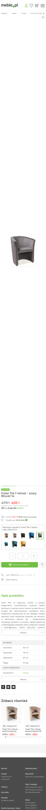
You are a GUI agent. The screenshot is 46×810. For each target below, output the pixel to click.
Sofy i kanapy (31, 784)
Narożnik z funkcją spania (34, 777)
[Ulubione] (31, 5)
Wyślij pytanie (11, 580)
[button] (42, 564)
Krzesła (4, 798)
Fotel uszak (5, 779)
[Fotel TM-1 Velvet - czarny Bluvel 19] (23, 535)
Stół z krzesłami (31, 808)
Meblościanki (31, 768)
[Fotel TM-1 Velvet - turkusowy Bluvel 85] (6, 544)
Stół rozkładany (31, 805)
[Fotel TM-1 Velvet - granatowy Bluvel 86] (31, 535)
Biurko (4, 768)
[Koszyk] (37, 5)
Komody (5, 792)
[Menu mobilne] (43, 5)
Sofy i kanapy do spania (33, 790)
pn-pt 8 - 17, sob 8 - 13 (20, 575)
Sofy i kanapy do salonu (34, 787)
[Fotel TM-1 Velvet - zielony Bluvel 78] (14, 544)
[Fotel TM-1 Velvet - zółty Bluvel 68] (23, 544)
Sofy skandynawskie (32, 792)
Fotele (26, 673)
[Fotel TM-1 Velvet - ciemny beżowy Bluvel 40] (14, 535)
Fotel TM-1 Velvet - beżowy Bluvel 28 (33, 730)
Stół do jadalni (30, 803)
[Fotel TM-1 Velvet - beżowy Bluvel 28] (6, 535)
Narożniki (29, 774)
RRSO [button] (20, 508)
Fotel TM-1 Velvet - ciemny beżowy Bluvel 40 (10, 730)
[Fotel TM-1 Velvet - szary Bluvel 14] (39, 535)
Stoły (27, 800)
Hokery (4, 787)
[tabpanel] (11, 720)
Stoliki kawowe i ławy (10, 808)
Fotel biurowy (6, 777)
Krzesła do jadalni (7, 800)
